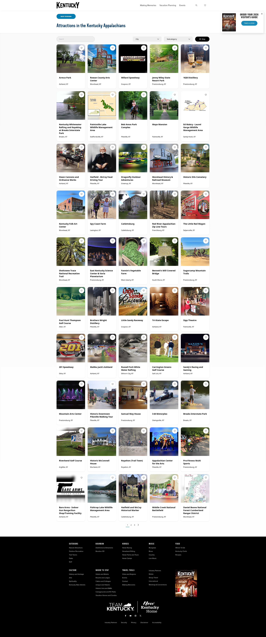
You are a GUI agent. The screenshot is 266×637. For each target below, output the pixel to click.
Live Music (152, 558)
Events (182, 5)
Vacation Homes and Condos (106, 595)
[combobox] (147, 39)
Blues (151, 551)
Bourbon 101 (100, 551)
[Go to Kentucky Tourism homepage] (68, 5)
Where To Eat (180, 548)
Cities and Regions (129, 574)
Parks (71, 558)
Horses (125, 544)
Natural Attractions (76, 548)
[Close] (261, 14)
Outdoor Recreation (76, 551)
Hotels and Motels (102, 574)
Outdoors (73, 544)
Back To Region (66, 16)
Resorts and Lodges (103, 578)
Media (151, 574)
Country (152, 555)
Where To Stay (102, 570)
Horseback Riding (128, 551)
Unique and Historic (103, 585)
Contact (125, 581)
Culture (73, 570)
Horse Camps (127, 558)
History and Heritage (76, 574)
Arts (70, 578)
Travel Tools (128, 570)
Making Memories (148, 5)
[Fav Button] (81, 48)
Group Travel (153, 577)
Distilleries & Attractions (104, 548)
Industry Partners (155, 570)
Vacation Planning (167, 5)
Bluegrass (152, 548)
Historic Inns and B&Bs (104, 588)
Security (124, 622)
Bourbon (100, 544)
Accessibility (156, 622)
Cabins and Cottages (103, 581)
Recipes (178, 555)
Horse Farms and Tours (130, 555)
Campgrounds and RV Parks (106, 592)
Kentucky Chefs (181, 551)
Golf (70, 562)
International (153, 581)
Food (177, 544)
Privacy (133, 622)
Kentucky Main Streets (77, 585)
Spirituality (73, 581)
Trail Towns (73, 555)
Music (152, 544)
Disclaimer (144, 622)
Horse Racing (127, 548)
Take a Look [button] (249, 23)
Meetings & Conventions (158, 584)
